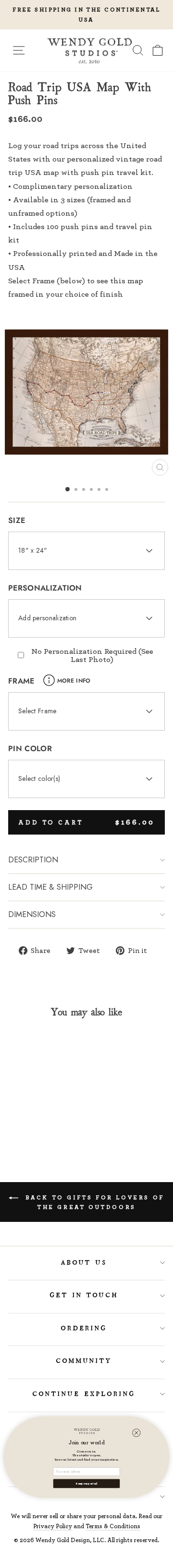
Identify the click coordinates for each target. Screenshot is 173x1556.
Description (33, 859)
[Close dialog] (136, 1432)
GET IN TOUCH (84, 1295)
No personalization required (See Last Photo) (92, 655)
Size (16, 520)
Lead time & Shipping (50, 887)
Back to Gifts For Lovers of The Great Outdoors (93, 1202)
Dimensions (32, 914)
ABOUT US (84, 1262)
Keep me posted (86, 1484)
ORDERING (84, 1328)
